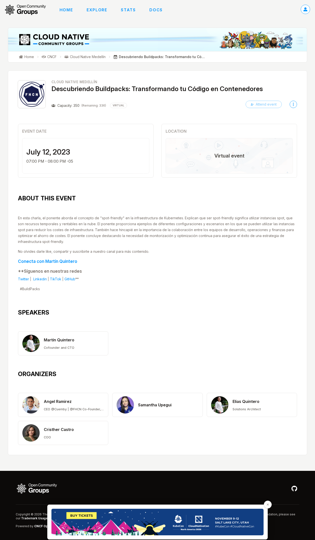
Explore (97, 9)
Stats (128, 9)
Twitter (23, 279)
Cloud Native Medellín (74, 82)
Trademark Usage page (38, 518)
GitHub (69, 279)
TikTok (55, 279)
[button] (63, 343)
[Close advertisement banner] (268, 504)
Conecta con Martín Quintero (47, 261)
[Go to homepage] (28, 10)
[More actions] (293, 104)
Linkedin (40, 279)
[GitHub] (294, 488)
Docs (155, 9)
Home (66, 9)
